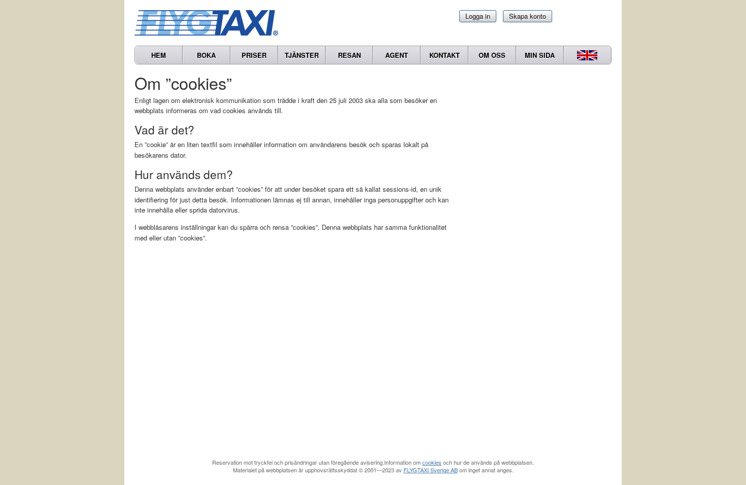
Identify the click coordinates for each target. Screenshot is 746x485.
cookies (432, 462)
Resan (349, 55)
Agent (396, 55)
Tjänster (302, 55)
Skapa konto (527, 16)
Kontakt (444, 55)
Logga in (477, 16)
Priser (254, 55)
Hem (158, 55)
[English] (587, 55)
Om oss (492, 55)
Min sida (540, 55)
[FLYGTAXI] (210, 23)
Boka (206, 55)
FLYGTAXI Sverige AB (430, 470)
